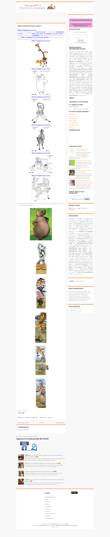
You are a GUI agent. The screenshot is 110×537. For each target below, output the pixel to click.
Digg (50, 417)
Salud (71, 90)
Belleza (48, 504)
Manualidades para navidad (80, 76)
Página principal (50, 518)
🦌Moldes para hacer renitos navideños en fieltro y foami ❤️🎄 (41, 471)
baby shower (85, 51)
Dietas (88, 56)
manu (76, 63)
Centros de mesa (83, 53)
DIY (91, 56)
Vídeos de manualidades (85, 272)
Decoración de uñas (87, 55)
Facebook (22, 417)
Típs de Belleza (84, 90)
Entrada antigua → (61, 422)
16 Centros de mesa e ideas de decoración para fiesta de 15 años (84, 181)
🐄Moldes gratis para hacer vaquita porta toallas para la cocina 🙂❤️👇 (43, 463)
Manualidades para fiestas (77, 71)
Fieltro (85, 58)
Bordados (75, 53)
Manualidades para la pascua (85, 73)
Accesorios (72, 51)
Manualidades (72, 120)
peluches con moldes (75, 85)
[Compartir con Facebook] (23, 413)
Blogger (86, 109)
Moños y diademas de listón (78, 84)
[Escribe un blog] (20, 413)
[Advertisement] (29, 19)
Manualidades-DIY (50, 497)
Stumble (44, 417)
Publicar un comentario (23, 429)
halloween (89, 59)
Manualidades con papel (76, 65)
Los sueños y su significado (83, 234)
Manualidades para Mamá (80, 74)
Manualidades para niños (77, 77)
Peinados (90, 84)
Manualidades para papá (75, 253)
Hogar (47, 499)
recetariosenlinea (73, 122)
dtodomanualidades (74, 125)
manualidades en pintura (84, 66)
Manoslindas (72, 114)
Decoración (79, 55)
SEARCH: (71, 281)
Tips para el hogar (86, 269)
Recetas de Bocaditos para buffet (78, 87)
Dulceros (71, 58)
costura (90, 53)
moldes (82, 82)
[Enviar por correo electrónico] (18, 413)
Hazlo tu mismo (76, 61)
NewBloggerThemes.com (62, 525)
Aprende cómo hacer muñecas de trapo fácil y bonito (84, 171)
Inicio (42, 422)
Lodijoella (71, 127)
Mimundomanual (73, 118)
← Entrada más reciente (22, 422)
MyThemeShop (42, 525)
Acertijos (78, 51)
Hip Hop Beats (73, 525)
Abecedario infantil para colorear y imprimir (82, 149)
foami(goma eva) (82, 59)
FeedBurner (84, 43)
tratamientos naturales (86, 92)
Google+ (36, 417)
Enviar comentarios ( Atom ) (30, 436)
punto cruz (84, 85)
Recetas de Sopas (82, 89)
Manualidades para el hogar (83, 69)
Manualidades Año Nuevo (86, 63)
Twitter (29, 417)
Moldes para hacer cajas (81, 258)
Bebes (90, 51)
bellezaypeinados (73, 116)
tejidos (75, 90)
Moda (78, 82)
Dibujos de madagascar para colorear (29, 26)
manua (78, 63)
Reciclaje (89, 89)
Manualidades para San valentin (80, 80)
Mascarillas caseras (73, 82)
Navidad (48, 511)
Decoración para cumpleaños (77, 56)
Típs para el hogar (50, 513)
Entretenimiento (78, 58)
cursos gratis (72, 55)
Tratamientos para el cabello (77, 93)
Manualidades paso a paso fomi (83, 81)
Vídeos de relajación (82, 95)
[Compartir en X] (22, 413)
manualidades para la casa (81, 245)
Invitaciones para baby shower (83, 160)
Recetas (90, 85)
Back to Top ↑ (55, 527)
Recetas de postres (82, 264)
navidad (87, 84)
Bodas (71, 53)
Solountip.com (54, 524)
